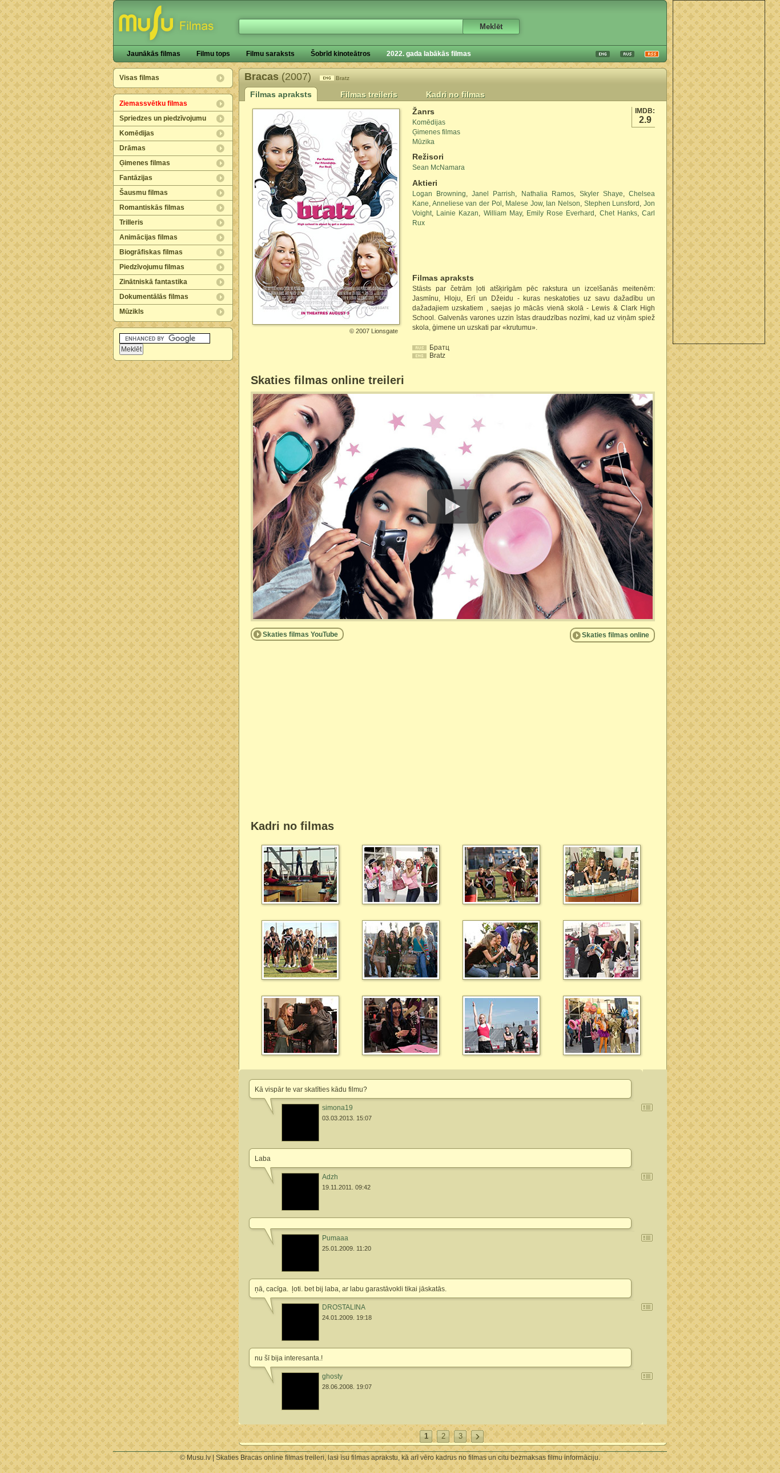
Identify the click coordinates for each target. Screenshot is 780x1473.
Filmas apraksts (281, 94)
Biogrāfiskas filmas (151, 252)
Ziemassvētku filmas (153, 103)
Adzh (330, 1177)
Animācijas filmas (148, 237)
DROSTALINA (343, 1307)
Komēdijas (136, 133)
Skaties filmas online (615, 635)
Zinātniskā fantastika (153, 282)
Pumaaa (335, 1238)
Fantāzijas (135, 178)
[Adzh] (300, 1192)
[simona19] (300, 1122)
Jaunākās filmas (153, 54)
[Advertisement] (719, 172)
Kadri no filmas (455, 94)
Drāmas (132, 148)
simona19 (337, 1108)
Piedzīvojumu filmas (151, 267)
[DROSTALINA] (300, 1322)
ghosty (332, 1376)
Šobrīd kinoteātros (341, 54)
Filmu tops (213, 54)
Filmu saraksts (270, 54)
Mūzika (423, 142)
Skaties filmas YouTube (300, 634)
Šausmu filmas (143, 193)
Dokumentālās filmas (153, 297)
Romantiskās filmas (151, 207)
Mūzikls (131, 312)
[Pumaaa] (300, 1253)
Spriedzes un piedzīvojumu (162, 118)
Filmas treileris (368, 94)
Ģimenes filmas (144, 163)
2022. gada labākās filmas (429, 54)
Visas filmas (139, 78)
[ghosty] (300, 1391)
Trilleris (131, 222)
